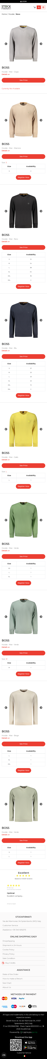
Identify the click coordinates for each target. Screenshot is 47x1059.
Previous (6, 43)
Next (41, 43)
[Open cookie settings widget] (4, 1055)
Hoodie (11, 14)
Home (4, 14)
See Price (23, 80)
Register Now (23, 177)
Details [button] (5, 74)
